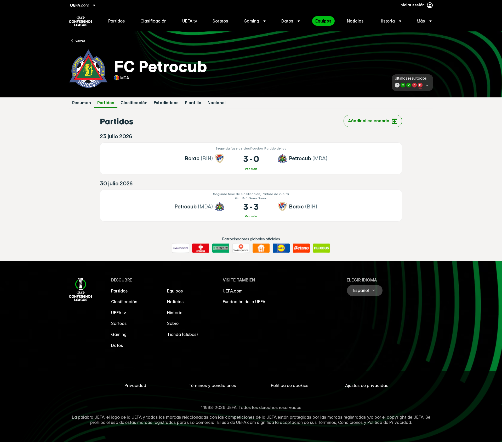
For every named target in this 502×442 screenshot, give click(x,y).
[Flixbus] (321, 248)
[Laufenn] (180, 248)
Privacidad (135, 385)
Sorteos (119, 323)
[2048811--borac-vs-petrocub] (251, 158)
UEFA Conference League (80, 21)
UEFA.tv (118, 312)
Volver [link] (80, 40)
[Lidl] (281, 248)
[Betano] (301, 248)
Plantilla (193, 103)
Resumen (81, 103)
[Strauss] (200, 248)
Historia (174, 312)
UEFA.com (233, 291)
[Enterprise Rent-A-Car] (220, 248)
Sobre (173, 323)
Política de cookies (290, 385)
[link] (116, 21)
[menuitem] (118, 21)
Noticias (175, 301)
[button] (254, 21)
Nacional (217, 103)
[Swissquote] (240, 248)
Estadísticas (166, 103)
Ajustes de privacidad (367, 385)
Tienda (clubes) (182, 334)
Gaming (119, 334)
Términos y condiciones (212, 385)
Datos (117, 345)
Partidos (105, 103)
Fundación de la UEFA (244, 301)
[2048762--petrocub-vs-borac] (251, 206)
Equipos (175, 291)
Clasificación (134, 103)
